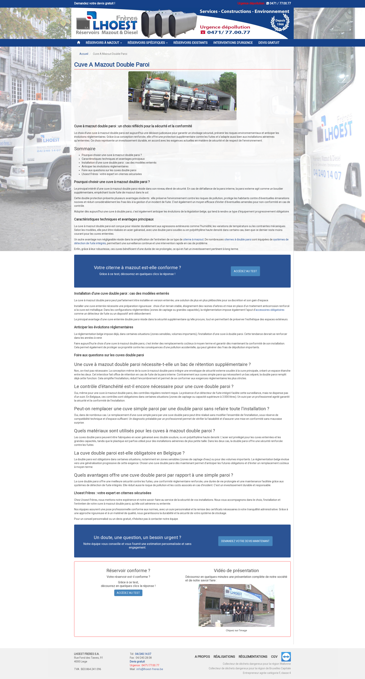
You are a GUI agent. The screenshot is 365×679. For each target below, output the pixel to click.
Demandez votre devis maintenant (245, 541)
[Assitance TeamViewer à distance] (284, 657)
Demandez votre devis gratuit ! (94, 3)
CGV (274, 656)
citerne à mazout (193, 239)
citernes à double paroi (238, 239)
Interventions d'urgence (233, 43)
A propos (202, 656)
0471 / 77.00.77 (280, 3)
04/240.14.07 (143, 653)
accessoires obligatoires (270, 309)
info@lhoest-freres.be (149, 669)
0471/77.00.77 (150, 665)
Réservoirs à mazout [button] (103, 43)
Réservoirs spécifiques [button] (147, 43)
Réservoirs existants (190, 43)
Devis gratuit (268, 43)
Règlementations (253, 656)
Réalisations (224, 656)
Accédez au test (245, 271)
